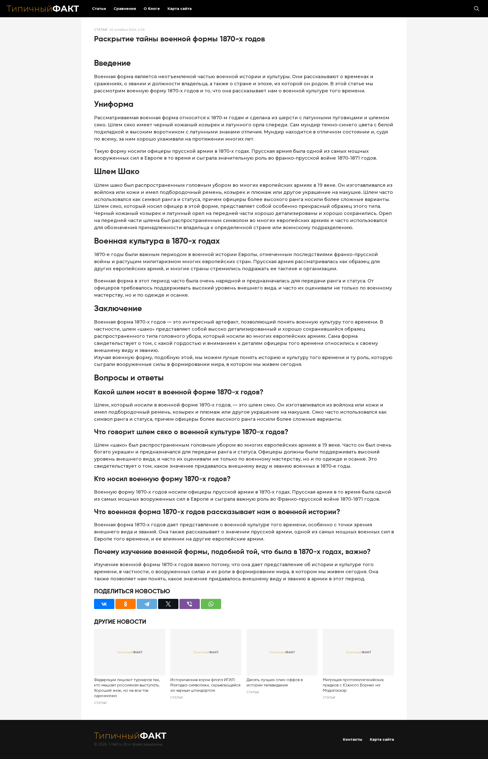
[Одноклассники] (125, 604)
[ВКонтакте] (104, 604)
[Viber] (189, 604)
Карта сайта (179, 8)
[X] (168, 604)
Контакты (352, 739)
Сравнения (125, 8)
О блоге (152, 8)
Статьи (99, 8)
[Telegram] (147, 604)
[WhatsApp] (211, 604)
